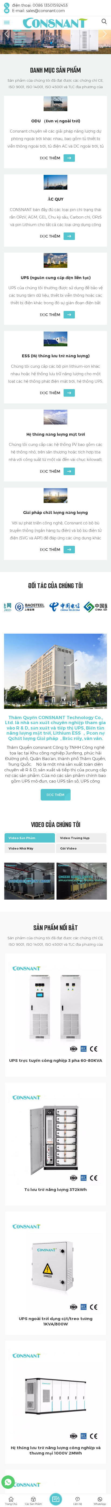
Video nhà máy (21, 848)
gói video (68, 848)
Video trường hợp (74, 838)
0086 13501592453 (50, 5)
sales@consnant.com (45, 10)
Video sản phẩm (22, 838)
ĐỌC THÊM (55, 795)
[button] (51, 43)
